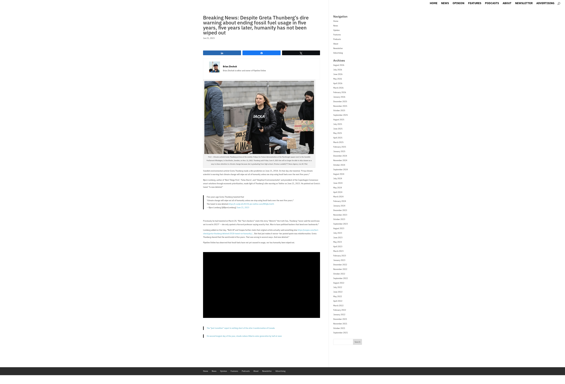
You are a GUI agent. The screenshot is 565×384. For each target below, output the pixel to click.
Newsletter (524, 3)
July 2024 (337, 178)
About (507, 3)
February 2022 (339, 310)
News (445, 3)
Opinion (458, 3)
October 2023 (339, 219)
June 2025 (338, 128)
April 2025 (337, 137)
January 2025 (339, 151)
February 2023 (339, 255)
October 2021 (339, 328)
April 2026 (337, 83)
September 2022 (340, 278)
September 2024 (340, 169)
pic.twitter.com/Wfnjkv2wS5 (262, 204)
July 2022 (337, 287)
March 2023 (338, 251)
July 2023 (337, 233)
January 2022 (339, 314)
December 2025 (340, 101)
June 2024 (338, 183)
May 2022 (337, 296)
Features (474, 3)
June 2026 (338, 74)
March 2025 (338, 142)
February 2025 (339, 146)
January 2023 (339, 260)
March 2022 (338, 305)
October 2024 (339, 165)
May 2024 (337, 187)
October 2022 (339, 273)
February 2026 (339, 92)
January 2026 (339, 97)
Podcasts (492, 3)
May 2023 (337, 242)
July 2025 (337, 124)
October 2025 (339, 110)
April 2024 (337, 192)
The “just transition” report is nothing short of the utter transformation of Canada (241, 328)
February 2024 (339, 201)
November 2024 (340, 160)
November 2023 (340, 214)
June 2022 (338, 292)
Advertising (545, 3)
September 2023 (340, 223)
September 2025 (340, 115)
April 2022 (337, 301)
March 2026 (338, 87)
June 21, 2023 (243, 207)
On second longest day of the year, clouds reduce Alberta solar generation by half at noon (244, 336)
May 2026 (337, 78)
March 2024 (338, 196)
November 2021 (340, 323)
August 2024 (338, 174)
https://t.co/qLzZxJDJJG (239, 204)
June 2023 (338, 237)
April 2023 (337, 246)
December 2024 (340, 155)
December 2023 (340, 210)
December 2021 (340, 319)
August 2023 (338, 228)
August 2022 (338, 283)
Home (433, 3)
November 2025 (340, 106)
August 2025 (338, 119)
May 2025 (337, 133)
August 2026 (338, 65)
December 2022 (340, 264)
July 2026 (337, 69)
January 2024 (339, 205)
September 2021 (340, 332)
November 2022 (340, 269)
